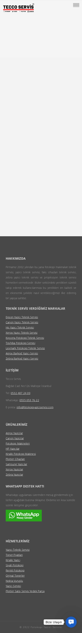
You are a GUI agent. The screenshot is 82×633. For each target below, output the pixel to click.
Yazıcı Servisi (13, 586)
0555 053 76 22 (29, 400)
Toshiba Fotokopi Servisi (20, 343)
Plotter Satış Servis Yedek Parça (25, 591)
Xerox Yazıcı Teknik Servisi (21, 332)
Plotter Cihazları (15, 459)
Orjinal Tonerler (15, 575)
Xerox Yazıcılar (14, 469)
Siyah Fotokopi (14, 565)
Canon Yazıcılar (15, 438)
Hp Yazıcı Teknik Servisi (20, 327)
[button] (71, 622)
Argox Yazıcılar (14, 433)
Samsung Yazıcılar (16, 464)
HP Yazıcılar (12, 448)
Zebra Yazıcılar (14, 474)
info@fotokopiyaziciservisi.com (35, 407)
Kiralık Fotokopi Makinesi (21, 454)
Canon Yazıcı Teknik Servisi (22, 322)
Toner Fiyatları (14, 555)
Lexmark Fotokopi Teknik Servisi (25, 348)
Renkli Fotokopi (15, 570)
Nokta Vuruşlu (14, 581)
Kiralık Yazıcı (13, 560)
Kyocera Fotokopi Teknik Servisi (25, 338)
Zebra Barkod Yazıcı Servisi (22, 358)
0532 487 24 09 (20, 393)
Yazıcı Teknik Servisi (18, 550)
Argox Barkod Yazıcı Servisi (22, 353)
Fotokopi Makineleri (18, 443)
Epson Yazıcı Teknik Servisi (22, 317)
